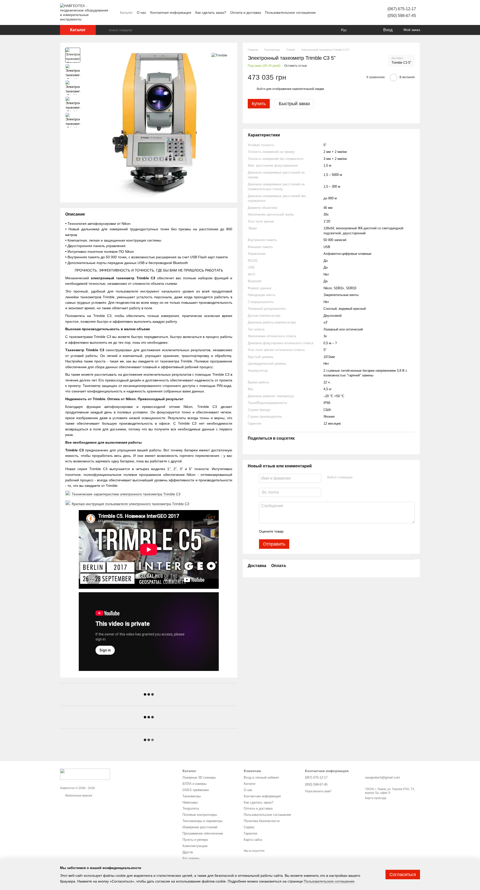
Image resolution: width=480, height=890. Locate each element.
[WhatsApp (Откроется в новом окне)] (364, 12)
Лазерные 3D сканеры (199, 777)
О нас (141, 12)
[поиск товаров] (105, 30)
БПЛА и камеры (194, 784)
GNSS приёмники (195, 790)
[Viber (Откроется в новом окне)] (352, 12)
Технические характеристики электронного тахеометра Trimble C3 (126, 494)
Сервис (249, 827)
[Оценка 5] (324, 531)
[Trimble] (219, 55)
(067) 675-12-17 (402, 9)
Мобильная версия (78, 795)
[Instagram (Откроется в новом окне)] (340, 12)
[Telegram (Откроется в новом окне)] (358, 12)
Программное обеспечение (202, 833)
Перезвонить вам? (318, 791)
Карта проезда (375, 798)
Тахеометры (191, 796)
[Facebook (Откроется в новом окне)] (334, 12)
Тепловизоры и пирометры (202, 821)
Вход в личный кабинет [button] (261, 777)
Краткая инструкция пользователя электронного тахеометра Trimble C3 (130, 504)
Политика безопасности (262, 821)
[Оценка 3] (308, 531)
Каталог (126, 12)
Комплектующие (195, 846)
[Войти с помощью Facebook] (358, 478)
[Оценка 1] (292, 531)
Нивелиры (190, 802)
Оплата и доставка (245, 12)
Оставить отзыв (295, 65)
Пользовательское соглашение (290, 12)
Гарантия (250, 833)
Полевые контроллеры (199, 815)
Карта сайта (253, 840)
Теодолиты (190, 808)
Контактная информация (170, 12)
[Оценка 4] (316, 531)
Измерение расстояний (199, 827)
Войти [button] (261, 89)
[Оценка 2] (300, 531)
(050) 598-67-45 (402, 15)
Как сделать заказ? (210, 12)
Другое (187, 852)
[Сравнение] (358, 29)
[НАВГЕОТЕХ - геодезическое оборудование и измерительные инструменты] (85, 774)
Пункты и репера (195, 840)
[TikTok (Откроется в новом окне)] (346, 12)
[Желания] (368, 29)
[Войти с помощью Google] (366, 478)
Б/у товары (190, 858)
